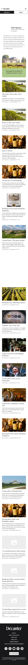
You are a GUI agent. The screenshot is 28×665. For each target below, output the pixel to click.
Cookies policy (14, 637)
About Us (14, 633)
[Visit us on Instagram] (22, 648)
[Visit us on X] (5, 648)
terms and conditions (14, 641)
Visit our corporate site (20, 658)
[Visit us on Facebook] (9, 648)
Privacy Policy (14, 639)
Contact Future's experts (14, 635)
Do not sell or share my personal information (14, 644)
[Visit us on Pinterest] (18, 648)
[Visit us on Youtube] (14, 648)
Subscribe (6, 12)
